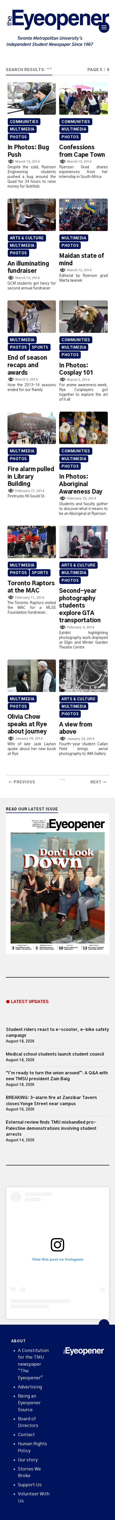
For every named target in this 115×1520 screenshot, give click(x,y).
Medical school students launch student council (55, 1054)
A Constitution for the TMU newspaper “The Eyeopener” (33, 1364)
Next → (98, 782)
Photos (18, 137)
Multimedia (22, 129)
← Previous (22, 782)
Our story (28, 1460)
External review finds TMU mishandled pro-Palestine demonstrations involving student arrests (51, 1128)
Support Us (30, 1484)
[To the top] (104, 1324)
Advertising (30, 1387)
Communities (24, 122)
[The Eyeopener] (57, 21)
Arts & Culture (27, 238)
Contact (26, 1434)
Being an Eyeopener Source (29, 1403)
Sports (40, 347)
